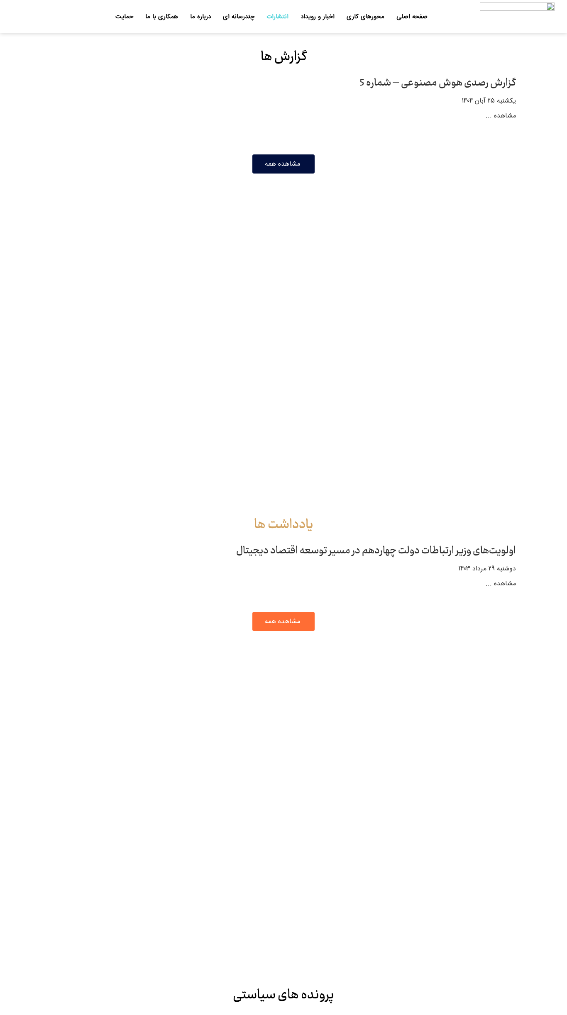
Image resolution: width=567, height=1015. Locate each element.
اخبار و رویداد (318, 17)
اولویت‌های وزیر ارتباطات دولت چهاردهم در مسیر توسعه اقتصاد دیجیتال (376, 551)
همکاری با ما (161, 17)
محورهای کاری (365, 17)
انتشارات (277, 17)
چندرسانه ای (238, 17)
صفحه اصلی (412, 17)
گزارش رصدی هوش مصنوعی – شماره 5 (437, 83)
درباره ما (200, 17)
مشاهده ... (501, 115)
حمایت (124, 17)
